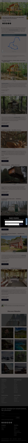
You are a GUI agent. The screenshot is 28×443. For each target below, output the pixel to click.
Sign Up (21, 224)
